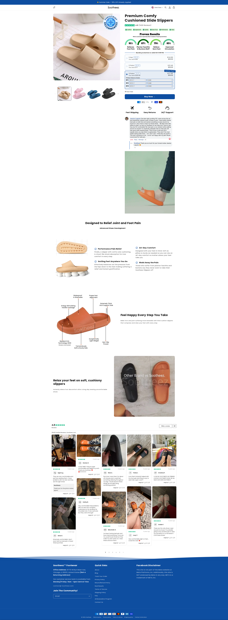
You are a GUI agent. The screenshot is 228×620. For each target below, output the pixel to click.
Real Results (99, 586)
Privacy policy (107, 617)
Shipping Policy (100, 592)
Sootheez (88, 617)
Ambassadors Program (103, 599)
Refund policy (97, 617)
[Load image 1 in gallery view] (64, 94)
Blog (96, 573)
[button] (166, 7)
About (97, 570)
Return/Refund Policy (102, 583)
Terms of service (117, 617)
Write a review (165, 426)
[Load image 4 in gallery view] (109, 94)
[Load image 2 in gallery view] (79, 94)
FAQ (96, 596)
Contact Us (99, 602)
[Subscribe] (89, 596)
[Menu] (54, 7)
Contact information (141, 617)
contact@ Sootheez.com (63, 586)
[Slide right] (118, 94)
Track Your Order (101, 576)
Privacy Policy (100, 579)
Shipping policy (128, 617)
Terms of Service (101, 589)
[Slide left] (55, 94)
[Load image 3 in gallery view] (94, 94)
